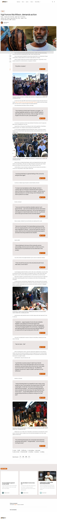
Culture (31, 1)
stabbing (42, 451)
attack (15, 450)
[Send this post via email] (10, 61)
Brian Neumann (6, 22)
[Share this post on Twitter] (10, 56)
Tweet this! (43, 118)
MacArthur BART (24, 451)
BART (19, 450)
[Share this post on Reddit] (10, 59)
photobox (37, 451)
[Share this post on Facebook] (10, 53)
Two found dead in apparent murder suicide (8, 483)
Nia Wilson (31, 451)
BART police (24, 450)
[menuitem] (18, 2)
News (23, 1)
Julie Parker (44, 492)
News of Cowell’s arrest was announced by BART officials (26, 102)
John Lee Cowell (16, 451)
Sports (27, 1)
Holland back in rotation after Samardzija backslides (46, 483)
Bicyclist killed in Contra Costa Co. (28, 483)
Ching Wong (44, 157)
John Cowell (38, 450)
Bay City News (7, 492)
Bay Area (18, 1)
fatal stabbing (31, 450)
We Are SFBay (37, 1)
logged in (15, 504)
